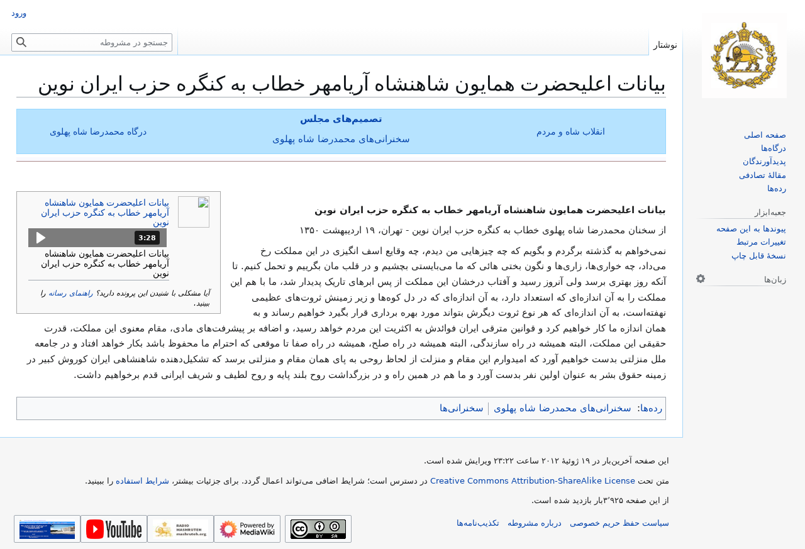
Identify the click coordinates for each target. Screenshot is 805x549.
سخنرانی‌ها (462, 408)
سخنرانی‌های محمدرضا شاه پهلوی (341, 139)
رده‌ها (651, 408)
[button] (97, 237)
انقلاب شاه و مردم (570, 131)
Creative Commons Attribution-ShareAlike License (532, 480)
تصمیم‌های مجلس (341, 119)
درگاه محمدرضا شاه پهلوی (98, 131)
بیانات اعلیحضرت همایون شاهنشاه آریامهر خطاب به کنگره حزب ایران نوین (105, 212)
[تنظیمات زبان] (701, 279)
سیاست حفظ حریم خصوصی (619, 523)
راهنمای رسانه (70, 293)
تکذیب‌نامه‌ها (478, 523)
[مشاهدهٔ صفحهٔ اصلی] (744, 55)
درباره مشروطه (535, 523)
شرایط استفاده (142, 480)
